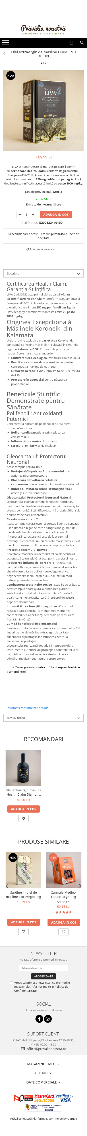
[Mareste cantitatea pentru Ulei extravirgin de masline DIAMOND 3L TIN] (33, 214)
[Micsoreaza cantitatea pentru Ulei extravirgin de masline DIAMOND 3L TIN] (19, 214)
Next (80, 115)
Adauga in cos (55, 214)
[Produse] (6, 43)
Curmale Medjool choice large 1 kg (64, 894)
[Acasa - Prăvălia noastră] (43, 29)
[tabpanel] (43, 110)
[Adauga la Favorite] (23, 818)
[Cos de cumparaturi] (71, 42)
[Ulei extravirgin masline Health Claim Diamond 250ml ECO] (23, 768)
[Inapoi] (3, 53)
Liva (43, 63)
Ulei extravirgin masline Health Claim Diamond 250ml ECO (23, 792)
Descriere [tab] (13, 273)
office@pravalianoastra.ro (46, 1048)
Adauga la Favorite (42, 249)
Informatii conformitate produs (27, 708)
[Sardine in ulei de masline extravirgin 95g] (23, 870)
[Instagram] (48, 1019)
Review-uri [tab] (16, 718)
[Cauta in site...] (82, 42)
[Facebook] (39, 1019)
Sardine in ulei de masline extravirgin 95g (23, 894)
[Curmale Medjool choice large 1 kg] (63, 870)
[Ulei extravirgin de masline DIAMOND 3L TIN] (43, 110)
